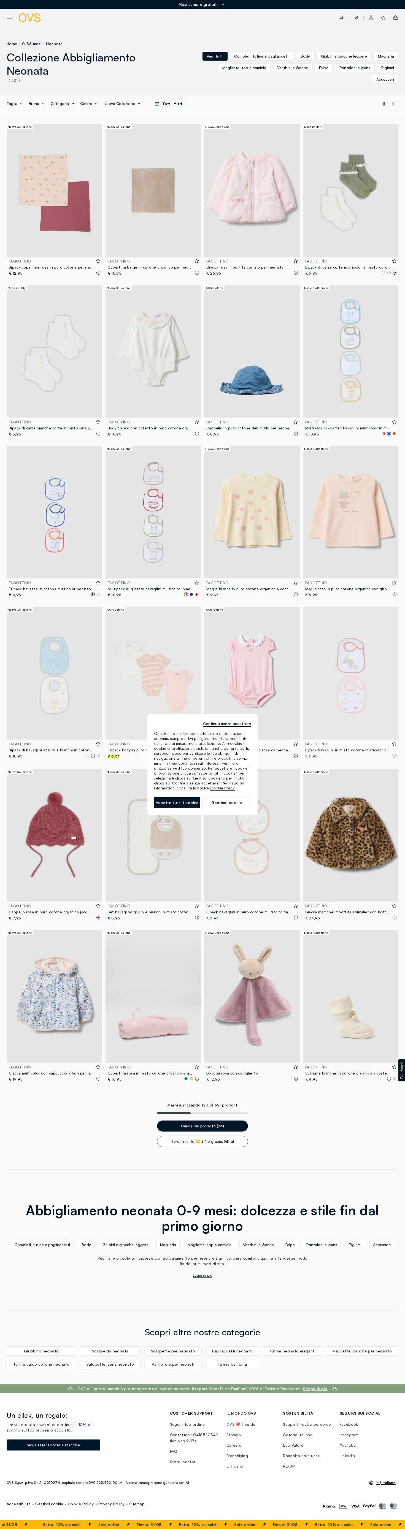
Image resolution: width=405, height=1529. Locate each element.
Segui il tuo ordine (187, 1424)
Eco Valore (293, 1445)
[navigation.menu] (9, 18)
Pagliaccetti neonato (232, 1351)
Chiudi (390, 1524)
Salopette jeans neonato (110, 1364)
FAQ (173, 1451)
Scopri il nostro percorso (307, 1424)
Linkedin (347, 1455)
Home (12, 43)
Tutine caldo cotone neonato (41, 1364)
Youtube (348, 1445)
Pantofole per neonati (173, 1364)
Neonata (54, 43)
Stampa (233, 1434)
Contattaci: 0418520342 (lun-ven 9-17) (194, 1437)
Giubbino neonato (41, 1351)
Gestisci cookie (49, 1503)
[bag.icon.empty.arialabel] (395, 17)
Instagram (349, 1434)
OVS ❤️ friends (240, 1424)
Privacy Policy (111, 1503)
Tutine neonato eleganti (292, 1351)
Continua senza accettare (227, 723)
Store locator (183, 1461)
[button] (356, 17)
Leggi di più (202, 1275)
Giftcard (234, 1466)
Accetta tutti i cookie (177, 802)
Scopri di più (315, 1388)
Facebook (349, 1424)
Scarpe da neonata (110, 1351)
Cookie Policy (81, 1503)
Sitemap (137, 1503)
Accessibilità (19, 1503)
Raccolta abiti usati (301, 1455)
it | (386, 1483)
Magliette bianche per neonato (362, 1351)
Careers (233, 1445)
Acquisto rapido (54, 249)
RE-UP (289, 1466)
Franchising (237, 1455)
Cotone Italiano (298, 1434)
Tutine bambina (232, 1364)
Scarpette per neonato (173, 1351)
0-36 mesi (32, 43)
